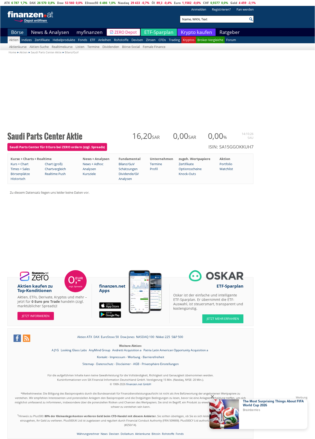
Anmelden (198, 9)
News (104, 434)
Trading (174, 40)
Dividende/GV (129, 174)
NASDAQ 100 (145, 337)
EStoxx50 (91, 3)
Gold (233, 3)
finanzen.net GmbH (138, 384)
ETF (92, 40)
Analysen (89, 169)
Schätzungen (128, 169)
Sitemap (88, 364)
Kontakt (102, 357)
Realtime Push (55, 174)
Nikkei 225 (163, 337)
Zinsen (151, 40)
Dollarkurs (127, 434)
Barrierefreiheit (153, 357)
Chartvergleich (55, 169)
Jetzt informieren (35, 316)
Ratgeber (230, 32)
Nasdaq (123, 3)
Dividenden (110, 46)
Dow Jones (127, 337)
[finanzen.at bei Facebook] (17, 338)
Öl (153, 3)
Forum (231, 40)
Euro (177, 3)
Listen (80, 46)
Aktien (13, 40)
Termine (93, 46)
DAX (33, 3)
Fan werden (245, 9)
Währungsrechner (88, 434)
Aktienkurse (18, 46)
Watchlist (226, 169)
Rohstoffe (121, 40)
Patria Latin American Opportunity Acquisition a (175, 350)
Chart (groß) (54, 164)
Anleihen (104, 40)
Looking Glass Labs (74, 350)
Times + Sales (20, 169)
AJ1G (56, 350)
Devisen (137, 40)
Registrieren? (221, 9)
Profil (154, 169)
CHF (206, 3)
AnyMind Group (100, 350)
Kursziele (89, 174)
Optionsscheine (190, 169)
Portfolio (226, 164)
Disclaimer (123, 364)
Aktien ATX (84, 337)
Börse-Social (131, 46)
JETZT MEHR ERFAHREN (223, 319)
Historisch (18, 178)
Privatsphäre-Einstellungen (160, 364)
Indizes (26, 40)
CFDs (162, 40)
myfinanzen (90, 32)
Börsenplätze (20, 174)
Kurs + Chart (20, 164)
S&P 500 (177, 337)
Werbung (134, 357)
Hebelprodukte (64, 40)
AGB (136, 364)
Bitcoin (156, 434)
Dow (60, 3)
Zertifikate (42, 40)
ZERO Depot (125, 32)
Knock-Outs (187, 174)
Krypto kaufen (196, 32)
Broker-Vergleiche (210, 40)
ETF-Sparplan (158, 32)
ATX (7, 3)
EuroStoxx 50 (110, 337)
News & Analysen (50, 32)
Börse (17, 32)
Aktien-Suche (39, 46)
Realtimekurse (62, 46)
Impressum (117, 357)
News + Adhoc (93, 164)
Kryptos (188, 40)
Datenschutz (104, 364)
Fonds (82, 40)
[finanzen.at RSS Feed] (26, 338)
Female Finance (154, 46)
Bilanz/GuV (127, 164)
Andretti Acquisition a (127, 350)
